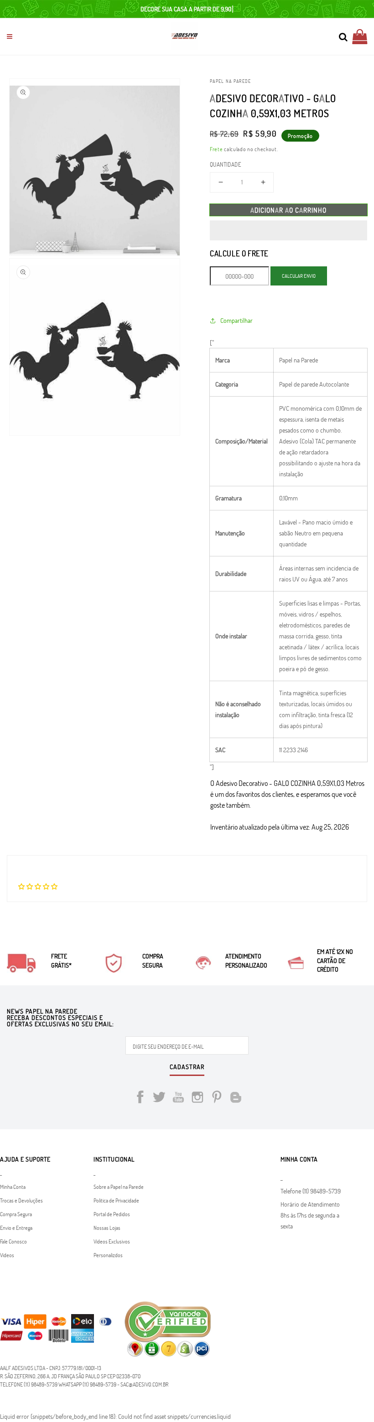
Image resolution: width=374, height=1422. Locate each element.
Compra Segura (16, 1214)
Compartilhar (236, 320)
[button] (288, 230)
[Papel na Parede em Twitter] (159, 1098)
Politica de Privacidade (116, 1200)
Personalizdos (108, 1255)
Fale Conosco (13, 1241)
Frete (216, 149)
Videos (7, 1255)
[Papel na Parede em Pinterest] (217, 1098)
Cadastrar (187, 1067)
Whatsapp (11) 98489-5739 (87, 1384)
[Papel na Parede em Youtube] (178, 1098)
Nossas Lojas (107, 1227)
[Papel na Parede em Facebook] (140, 1098)
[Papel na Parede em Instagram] (197, 1098)
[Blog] (236, 1098)
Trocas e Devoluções (21, 1200)
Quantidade (225, 164)
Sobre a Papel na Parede (119, 1186)
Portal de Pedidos (112, 1214)
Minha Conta (13, 1186)
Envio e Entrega (16, 1227)
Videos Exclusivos (112, 1241)
